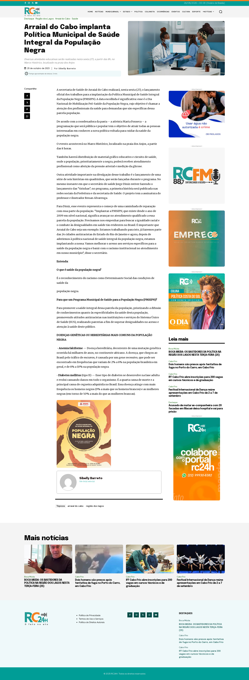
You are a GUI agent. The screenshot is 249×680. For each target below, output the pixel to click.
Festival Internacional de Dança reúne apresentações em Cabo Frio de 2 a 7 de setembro (193, 392)
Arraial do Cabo (62, 19)
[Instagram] (29, 3)
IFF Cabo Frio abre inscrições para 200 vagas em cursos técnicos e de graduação (149, 583)
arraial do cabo (75, 505)
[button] (220, 11)
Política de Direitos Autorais (91, 622)
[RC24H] (33, 11)
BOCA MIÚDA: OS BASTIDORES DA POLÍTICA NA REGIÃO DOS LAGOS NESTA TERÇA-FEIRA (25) (46, 583)
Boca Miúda (174, 348)
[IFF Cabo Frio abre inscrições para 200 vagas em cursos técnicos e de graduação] (150, 559)
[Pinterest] (27, 109)
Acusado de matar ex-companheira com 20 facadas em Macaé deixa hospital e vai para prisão (196, 408)
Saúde (75, 19)
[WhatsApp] (27, 116)
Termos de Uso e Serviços (91, 619)
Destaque (29, 19)
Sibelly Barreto (90, 478)
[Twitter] (33, 3)
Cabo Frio (173, 361)
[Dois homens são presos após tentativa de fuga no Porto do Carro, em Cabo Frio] (99, 559)
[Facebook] (25, 3)
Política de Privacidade (89, 615)
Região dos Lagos (45, 19)
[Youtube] (36, 3)
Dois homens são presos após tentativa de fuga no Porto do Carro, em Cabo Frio (97, 583)
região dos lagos (95, 505)
